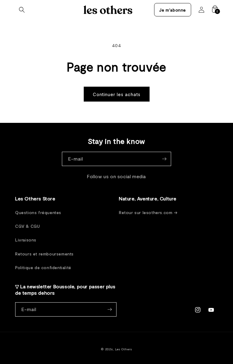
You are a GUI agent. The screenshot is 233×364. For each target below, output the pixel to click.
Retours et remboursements (44, 253)
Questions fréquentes (38, 212)
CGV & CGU (27, 226)
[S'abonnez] (164, 159)
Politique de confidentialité (43, 267)
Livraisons (25, 239)
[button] (22, 9)
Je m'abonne (172, 9)
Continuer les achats (116, 94)
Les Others (123, 349)
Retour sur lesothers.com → (148, 212)
